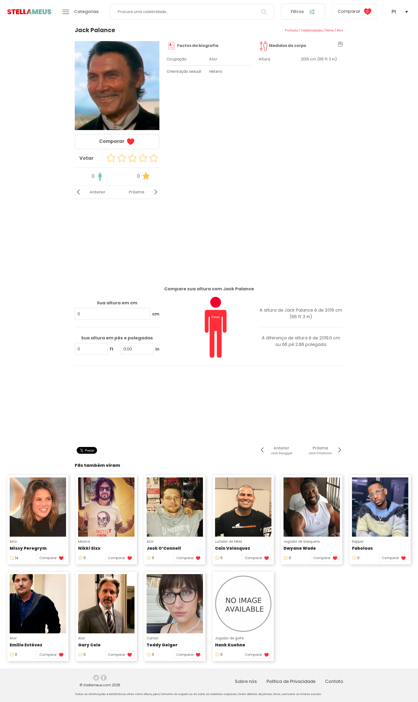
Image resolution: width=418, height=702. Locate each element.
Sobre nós (246, 681)
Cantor (152, 638)
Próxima (136, 192)
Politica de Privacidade (291, 681)
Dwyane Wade (300, 548)
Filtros (298, 11)
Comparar (353, 11)
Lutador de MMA (228, 541)
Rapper (358, 541)
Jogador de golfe (229, 638)
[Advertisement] (117, 238)
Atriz (13, 541)
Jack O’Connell (164, 548)
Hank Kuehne (230, 645)
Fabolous (362, 548)
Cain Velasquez (232, 548)
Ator (150, 541)
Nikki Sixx (89, 548)
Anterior (97, 192)
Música (84, 541)
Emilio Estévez (26, 645)
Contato (334, 681)
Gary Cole (89, 645)
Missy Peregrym (28, 548)
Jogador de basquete (302, 541)
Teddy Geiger (162, 645)
